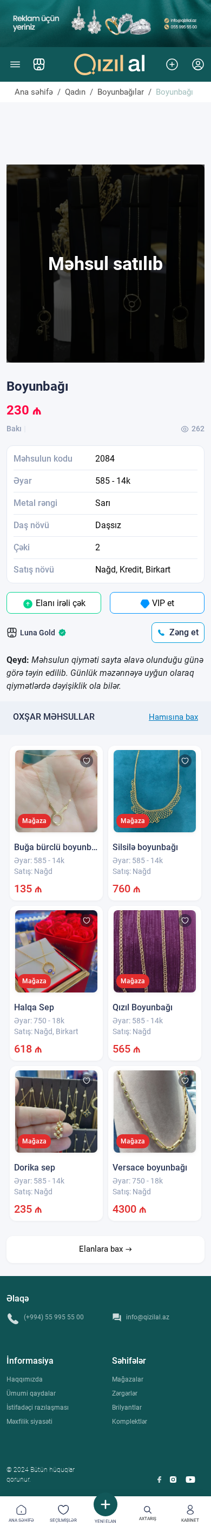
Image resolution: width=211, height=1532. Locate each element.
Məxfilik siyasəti (29, 1421)
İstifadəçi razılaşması (37, 1407)
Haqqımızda (24, 1379)
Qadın (75, 92)
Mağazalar (127, 1379)
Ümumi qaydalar (31, 1393)
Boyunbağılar (120, 92)
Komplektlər (129, 1421)
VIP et (162, 603)
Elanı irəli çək (59, 603)
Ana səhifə (34, 92)
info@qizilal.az (147, 1317)
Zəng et (184, 632)
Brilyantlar (127, 1407)
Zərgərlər (124, 1393)
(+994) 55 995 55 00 (54, 1317)
